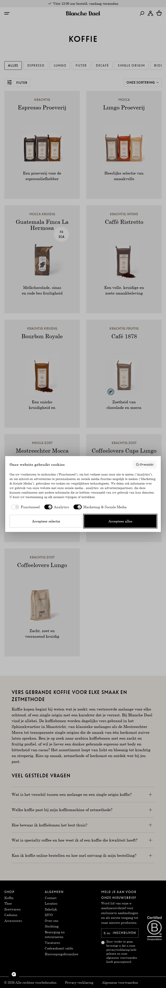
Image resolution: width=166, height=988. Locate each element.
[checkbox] (25, 507)
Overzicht (146, 464)
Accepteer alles (120, 521)
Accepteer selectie (46, 521)
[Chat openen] (14, 974)
